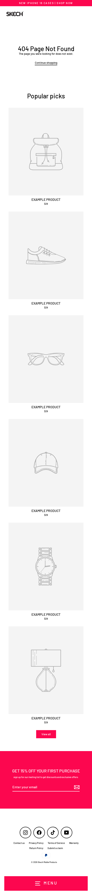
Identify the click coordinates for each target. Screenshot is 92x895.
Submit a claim (55, 848)
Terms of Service (56, 843)
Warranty (74, 843)
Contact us (19, 843)
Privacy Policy (36, 843)
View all (46, 734)
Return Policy (36, 848)
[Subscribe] (76, 787)
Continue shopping (46, 62)
